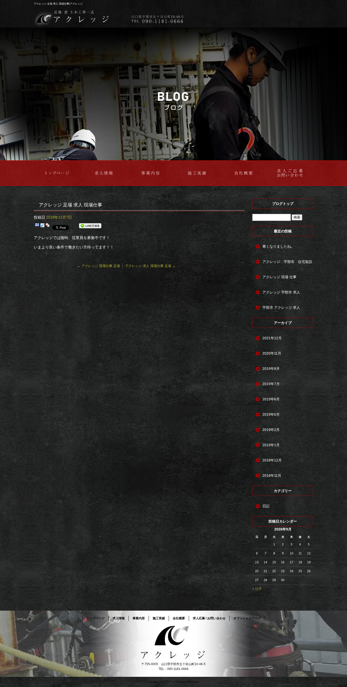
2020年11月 (271, 353)
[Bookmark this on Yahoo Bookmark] (48, 227)
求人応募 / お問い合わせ (289, 173)
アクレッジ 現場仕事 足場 (98, 266)
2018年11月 (271, 475)
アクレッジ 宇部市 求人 (281, 292)
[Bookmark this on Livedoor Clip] (42, 227)
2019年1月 (271, 445)
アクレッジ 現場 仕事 (279, 277)
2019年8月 (271, 369)
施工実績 (197, 173)
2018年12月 (272, 460)
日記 (266, 506)
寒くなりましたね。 (278, 246)
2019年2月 (271, 430)
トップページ (57, 173)
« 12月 (257, 589)
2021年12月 (272, 338)
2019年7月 (271, 384)
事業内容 (150, 173)
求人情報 (104, 173)
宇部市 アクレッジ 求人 (281, 307)
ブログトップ (282, 204)
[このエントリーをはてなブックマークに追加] (37, 227)
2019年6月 (271, 399)
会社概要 (243, 173)
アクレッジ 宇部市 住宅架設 (287, 262)
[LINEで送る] (90, 227)
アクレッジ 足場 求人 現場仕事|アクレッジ (58, 3)
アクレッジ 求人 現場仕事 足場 (150, 266)
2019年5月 (271, 414)
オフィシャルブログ (247, 618)
